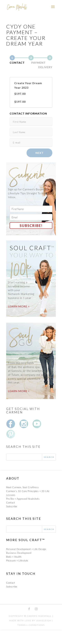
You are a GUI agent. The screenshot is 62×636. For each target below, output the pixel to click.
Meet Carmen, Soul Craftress (22, 487)
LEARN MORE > (19, 306)
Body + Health (14, 556)
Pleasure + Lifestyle (17, 560)
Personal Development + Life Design (26, 549)
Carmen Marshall (39, 616)
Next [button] (39, 152)
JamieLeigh (43, 620)
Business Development (19, 553)
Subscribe (11, 506)
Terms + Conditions (31, 625)
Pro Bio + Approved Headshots (23, 498)
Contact (10, 502)
